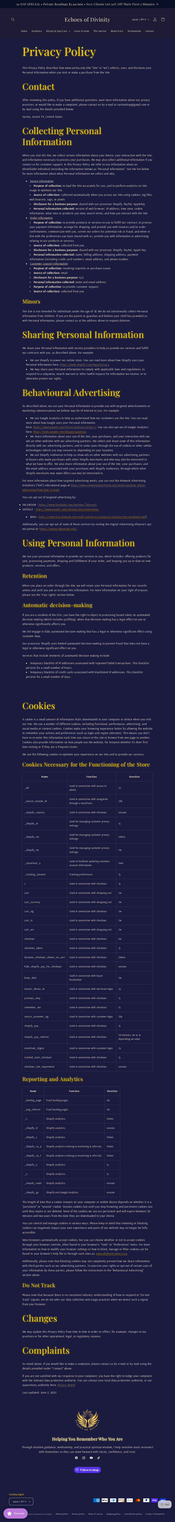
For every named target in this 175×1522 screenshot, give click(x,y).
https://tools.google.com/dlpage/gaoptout (59, 431)
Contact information (154, 1514)
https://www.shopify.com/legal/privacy (84, 364)
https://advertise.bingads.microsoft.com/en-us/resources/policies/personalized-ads (92, 517)
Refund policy (62, 1514)
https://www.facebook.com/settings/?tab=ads (68, 504)
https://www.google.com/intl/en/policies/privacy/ (64, 427)
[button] (13, 19)
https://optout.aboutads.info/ (58, 529)
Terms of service (95, 1514)
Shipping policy (113, 1514)
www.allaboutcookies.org (111, 1253)
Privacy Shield (66, 1385)
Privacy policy (78, 1514)
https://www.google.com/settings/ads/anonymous (67, 509)
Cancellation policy (133, 1514)
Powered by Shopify (43, 1514)
